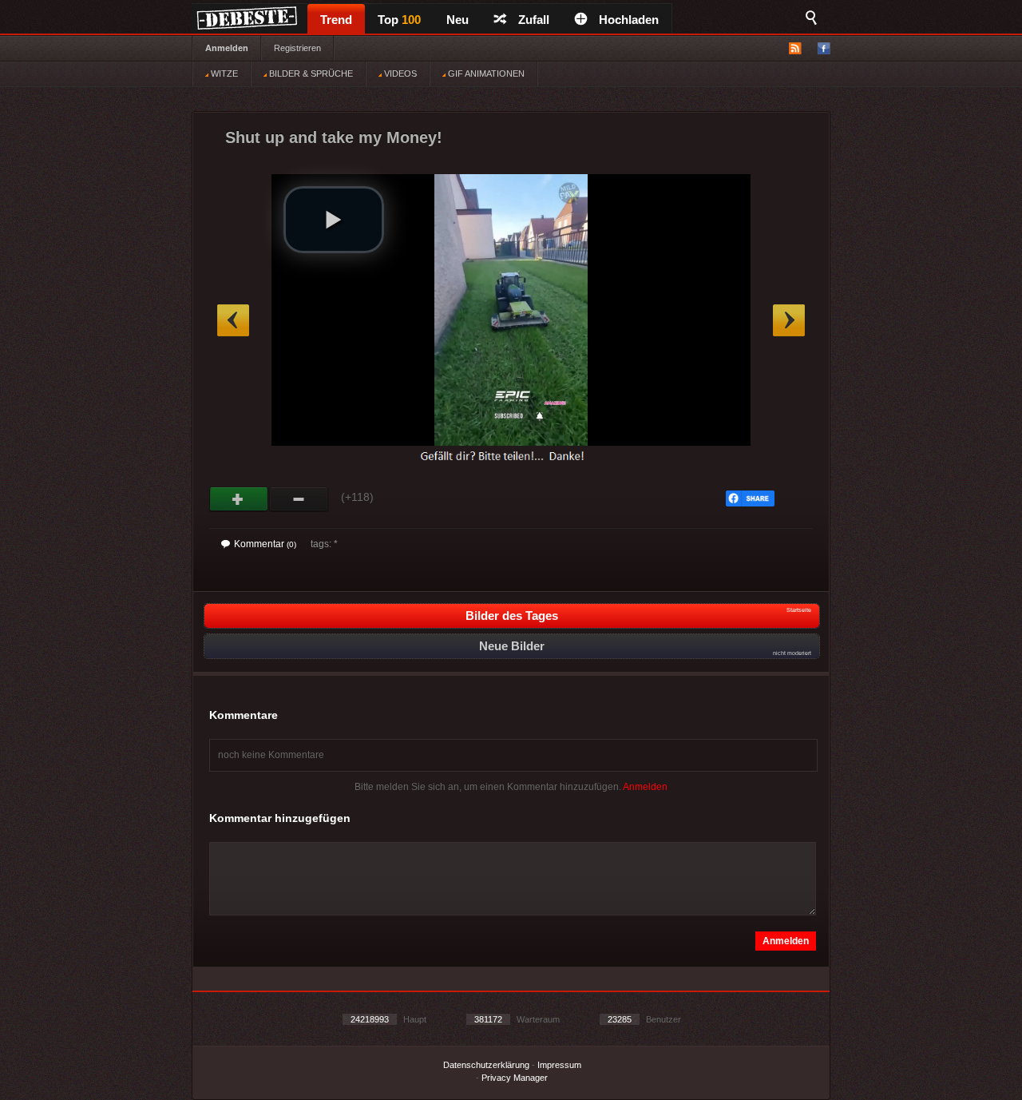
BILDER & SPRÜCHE (310, 73)
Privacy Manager (514, 1077)
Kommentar (265, 544)
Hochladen (629, 19)
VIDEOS (399, 73)
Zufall (533, 19)
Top (399, 19)
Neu (457, 19)
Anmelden (226, 48)
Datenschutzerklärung (486, 1065)
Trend (336, 19)
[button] (333, 219)
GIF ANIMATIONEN (485, 73)
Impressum (559, 1065)
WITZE (223, 73)
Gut (239, 499)
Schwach (299, 499)
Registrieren (297, 48)
